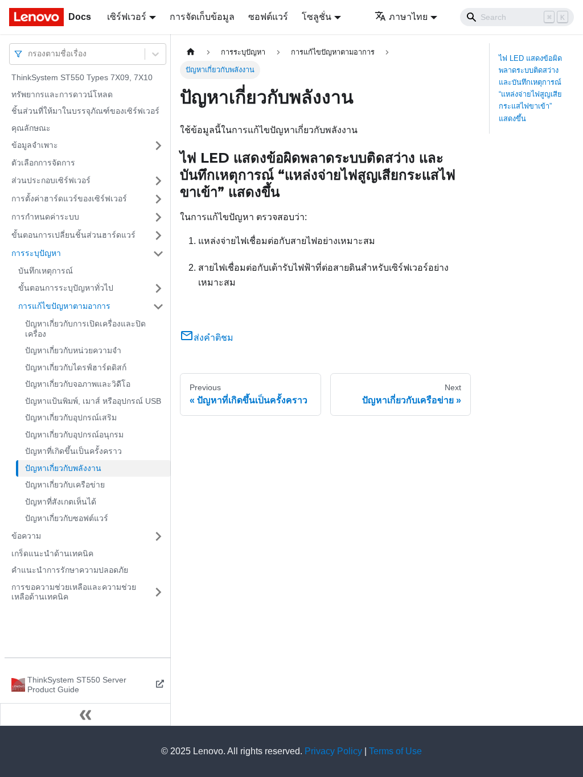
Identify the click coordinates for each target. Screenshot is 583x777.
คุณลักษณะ (31, 128)
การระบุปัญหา (36, 253)
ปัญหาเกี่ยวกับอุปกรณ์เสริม (71, 417)
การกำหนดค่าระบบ (45, 216)
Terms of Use (395, 751)
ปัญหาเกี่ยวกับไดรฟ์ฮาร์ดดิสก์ (75, 367)
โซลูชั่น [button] (316, 17)
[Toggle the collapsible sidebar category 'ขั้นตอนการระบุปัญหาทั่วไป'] (158, 288)
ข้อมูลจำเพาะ (34, 145)
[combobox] (29, 53)
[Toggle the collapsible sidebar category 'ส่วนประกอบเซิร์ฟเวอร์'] (158, 181)
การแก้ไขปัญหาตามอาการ (64, 306)
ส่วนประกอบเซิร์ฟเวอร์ (51, 180)
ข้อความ (26, 535)
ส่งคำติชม (213, 337)
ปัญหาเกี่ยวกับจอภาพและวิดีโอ (77, 383)
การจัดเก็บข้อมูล (202, 17)
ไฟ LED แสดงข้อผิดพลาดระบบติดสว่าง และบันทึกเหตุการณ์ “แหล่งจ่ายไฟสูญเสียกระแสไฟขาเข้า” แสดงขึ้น (530, 88)
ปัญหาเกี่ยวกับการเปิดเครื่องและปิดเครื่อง (85, 328)
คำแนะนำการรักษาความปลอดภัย (69, 570)
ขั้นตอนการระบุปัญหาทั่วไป (65, 287)
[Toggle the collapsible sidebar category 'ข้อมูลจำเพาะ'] (158, 146)
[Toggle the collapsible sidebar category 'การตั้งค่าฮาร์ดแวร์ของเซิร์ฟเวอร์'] (158, 199)
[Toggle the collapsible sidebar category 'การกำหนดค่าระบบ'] (158, 217)
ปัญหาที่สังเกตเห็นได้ (60, 501)
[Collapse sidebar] (85, 714)
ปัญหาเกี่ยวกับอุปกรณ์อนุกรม (74, 434)
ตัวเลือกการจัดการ (43, 162)
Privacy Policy (333, 751)
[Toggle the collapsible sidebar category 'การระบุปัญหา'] (158, 254)
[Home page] (191, 52)
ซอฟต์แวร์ (268, 17)
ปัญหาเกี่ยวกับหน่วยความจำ (73, 350)
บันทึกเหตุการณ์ (45, 270)
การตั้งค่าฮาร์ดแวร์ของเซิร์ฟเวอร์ (69, 198)
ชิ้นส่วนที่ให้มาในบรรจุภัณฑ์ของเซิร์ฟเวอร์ (85, 110)
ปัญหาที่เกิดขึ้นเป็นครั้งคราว (73, 451)
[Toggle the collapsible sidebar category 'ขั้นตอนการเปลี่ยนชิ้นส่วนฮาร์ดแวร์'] (158, 235)
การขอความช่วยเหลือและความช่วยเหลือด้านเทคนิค (73, 592)
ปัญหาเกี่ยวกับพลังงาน (63, 468)
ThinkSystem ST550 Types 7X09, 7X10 (82, 77)
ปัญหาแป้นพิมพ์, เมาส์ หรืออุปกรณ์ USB (93, 401)
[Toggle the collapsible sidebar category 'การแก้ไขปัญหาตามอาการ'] (158, 306)
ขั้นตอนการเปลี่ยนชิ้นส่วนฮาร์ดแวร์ (73, 234)
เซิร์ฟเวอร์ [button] (126, 17)
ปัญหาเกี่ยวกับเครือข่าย (65, 484)
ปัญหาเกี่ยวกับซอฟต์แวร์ (66, 518)
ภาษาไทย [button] (408, 17)
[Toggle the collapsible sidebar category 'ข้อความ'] (158, 536)
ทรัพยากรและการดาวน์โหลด (62, 94)
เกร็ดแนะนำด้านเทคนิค (52, 553)
